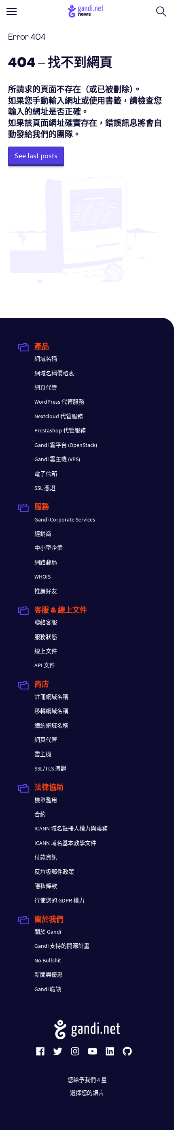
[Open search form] (161, 11)
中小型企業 (48, 547)
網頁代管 (45, 387)
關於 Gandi (47, 931)
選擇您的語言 (87, 1093)
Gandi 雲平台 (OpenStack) (65, 445)
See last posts (36, 155)
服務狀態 (45, 637)
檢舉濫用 (45, 800)
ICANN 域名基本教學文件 (65, 843)
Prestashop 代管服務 (60, 430)
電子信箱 (45, 473)
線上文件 (45, 651)
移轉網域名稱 (51, 711)
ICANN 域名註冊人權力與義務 (71, 828)
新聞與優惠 (48, 974)
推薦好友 (45, 591)
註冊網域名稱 (51, 696)
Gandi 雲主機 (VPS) (57, 459)
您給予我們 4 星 (87, 1079)
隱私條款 (45, 886)
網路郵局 (45, 562)
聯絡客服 (45, 622)
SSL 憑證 (44, 488)
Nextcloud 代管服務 (58, 416)
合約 (40, 814)
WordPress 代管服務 (59, 401)
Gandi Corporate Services (64, 519)
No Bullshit (47, 960)
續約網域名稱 (51, 725)
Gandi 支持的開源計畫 (61, 945)
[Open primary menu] (11, 11)
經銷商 (42, 533)
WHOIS (42, 576)
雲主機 (42, 754)
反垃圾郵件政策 (54, 871)
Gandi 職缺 (47, 989)
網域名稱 (45, 358)
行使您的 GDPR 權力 (59, 900)
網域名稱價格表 (54, 373)
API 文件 (44, 665)
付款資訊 (45, 857)
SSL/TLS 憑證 (50, 768)
